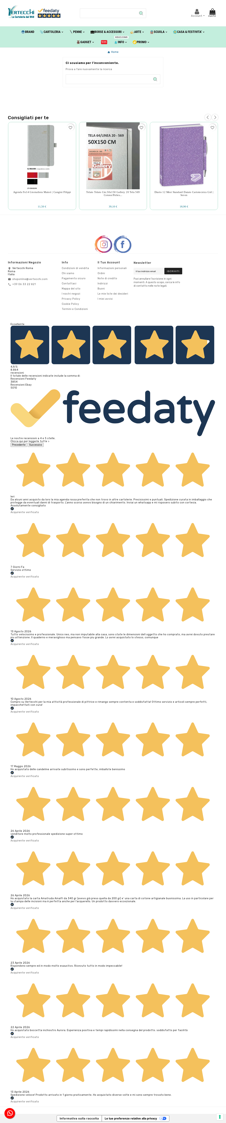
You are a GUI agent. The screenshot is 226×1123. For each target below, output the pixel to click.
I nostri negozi (71, 293)
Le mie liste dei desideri (113, 293)
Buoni (101, 288)
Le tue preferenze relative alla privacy (131, 1118)
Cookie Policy (70, 303)
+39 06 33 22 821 (24, 284)
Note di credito (107, 278)
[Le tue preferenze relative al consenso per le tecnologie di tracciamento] (219, 1116)
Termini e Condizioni (75, 309)
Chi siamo (68, 273)
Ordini (101, 273)
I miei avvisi (105, 298)
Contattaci (69, 283)
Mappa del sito (71, 288)
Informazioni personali (112, 268)
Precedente (19, 444)
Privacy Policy (71, 298)
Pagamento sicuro (74, 278)
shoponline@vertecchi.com (30, 279)
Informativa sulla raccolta (79, 1118)
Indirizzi (103, 283)
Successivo (35, 444)
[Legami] (104, 42)
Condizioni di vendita (75, 268)
